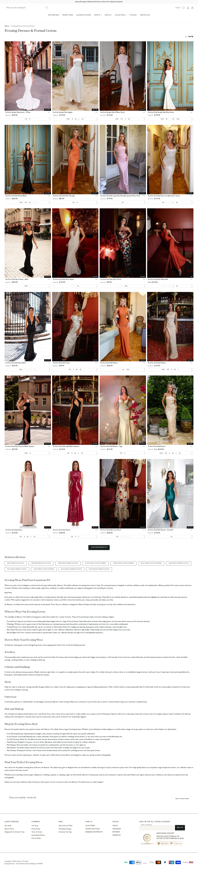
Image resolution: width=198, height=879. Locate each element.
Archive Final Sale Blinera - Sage (111, 446)
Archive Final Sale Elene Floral (110, 279)
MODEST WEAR (67, 15)
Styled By (133, 15)
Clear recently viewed (182, 798)
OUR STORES (90, 826)
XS (163, 286)
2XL (34, 202)
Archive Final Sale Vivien (61, 363)
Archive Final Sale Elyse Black (16, 363)
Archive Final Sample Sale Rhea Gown (161, 112)
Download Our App (65, 832)
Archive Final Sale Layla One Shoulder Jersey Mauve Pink (120, 196)
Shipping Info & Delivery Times (15, 832)
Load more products (99, 547)
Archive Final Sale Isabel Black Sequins (66, 446)
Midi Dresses (11, 748)
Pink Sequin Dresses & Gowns (17, 569)
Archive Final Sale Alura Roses (63, 279)
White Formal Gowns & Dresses (95, 563)
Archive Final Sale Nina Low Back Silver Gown (164, 196)
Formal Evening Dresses (15, 734)
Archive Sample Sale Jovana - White (18, 112)
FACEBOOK (117, 835)
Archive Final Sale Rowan (156, 446)
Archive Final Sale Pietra (14, 530)
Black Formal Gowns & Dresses (151, 563)
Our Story (35, 826)
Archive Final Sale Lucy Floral (110, 530)
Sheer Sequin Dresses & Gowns (68, 563)
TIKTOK (115, 826)
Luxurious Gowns (83, 15)
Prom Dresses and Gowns (15, 563)
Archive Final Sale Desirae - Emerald (160, 530)
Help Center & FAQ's (66, 826)
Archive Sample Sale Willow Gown (112, 112)
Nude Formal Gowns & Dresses (44, 569)
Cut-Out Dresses (13, 739)
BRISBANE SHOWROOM (93, 832)
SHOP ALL (108, 15)
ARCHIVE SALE (145, 15)
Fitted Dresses (12, 742)
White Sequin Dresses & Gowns (99, 569)
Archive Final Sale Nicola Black (16, 196)
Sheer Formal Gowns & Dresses (123, 563)
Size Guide (8, 826)
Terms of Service (37, 832)
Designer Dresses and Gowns (41, 563)
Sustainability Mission (38, 835)
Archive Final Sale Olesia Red (158, 279)
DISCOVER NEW (53, 15)
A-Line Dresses (12, 737)
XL (122, 286)
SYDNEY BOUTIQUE (92, 829)
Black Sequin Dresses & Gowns (71, 569)
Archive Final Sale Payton (61, 530)
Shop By (97, 15)
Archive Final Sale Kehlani (157, 363)
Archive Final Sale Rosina (109, 363)
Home (7, 26)
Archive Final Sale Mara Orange (64, 196)
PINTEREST (116, 832)
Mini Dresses (11, 745)
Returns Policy (9, 829)
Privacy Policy (36, 829)
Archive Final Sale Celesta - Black (17, 279)
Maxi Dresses (11, 751)
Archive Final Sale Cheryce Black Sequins (20, 446)
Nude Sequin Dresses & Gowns (179, 563)
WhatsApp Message (65, 829)
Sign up (180, 827)
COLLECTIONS (120, 15)
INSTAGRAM (117, 829)
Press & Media (36, 838)
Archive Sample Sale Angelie (62, 112)
